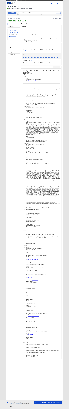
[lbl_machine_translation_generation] (31, 60)
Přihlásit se (54, 3)
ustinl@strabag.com (31, 296)
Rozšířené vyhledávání (29, 14)
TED (8, 18)
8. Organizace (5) (12, 54)
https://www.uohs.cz (35, 280)
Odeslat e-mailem (13, 36)
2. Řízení (10, 45)
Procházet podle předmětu (46, 14)
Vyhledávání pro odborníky (37, 14)
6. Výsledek (11, 49)
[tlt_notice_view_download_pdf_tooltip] (23, 57)
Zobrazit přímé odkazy (14, 32)
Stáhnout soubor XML (14, 30)
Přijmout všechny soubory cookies (40, 402)
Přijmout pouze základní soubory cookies (54, 402)
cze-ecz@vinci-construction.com (33, 316)
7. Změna (10, 52)
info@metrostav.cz (31, 334)
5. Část (10, 47)
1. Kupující (10, 42)
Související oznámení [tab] (11, 26)
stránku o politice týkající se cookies (16, 403)
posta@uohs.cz (30, 277)
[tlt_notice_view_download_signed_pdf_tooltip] (25, 50)
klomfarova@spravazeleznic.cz (30, 35)
